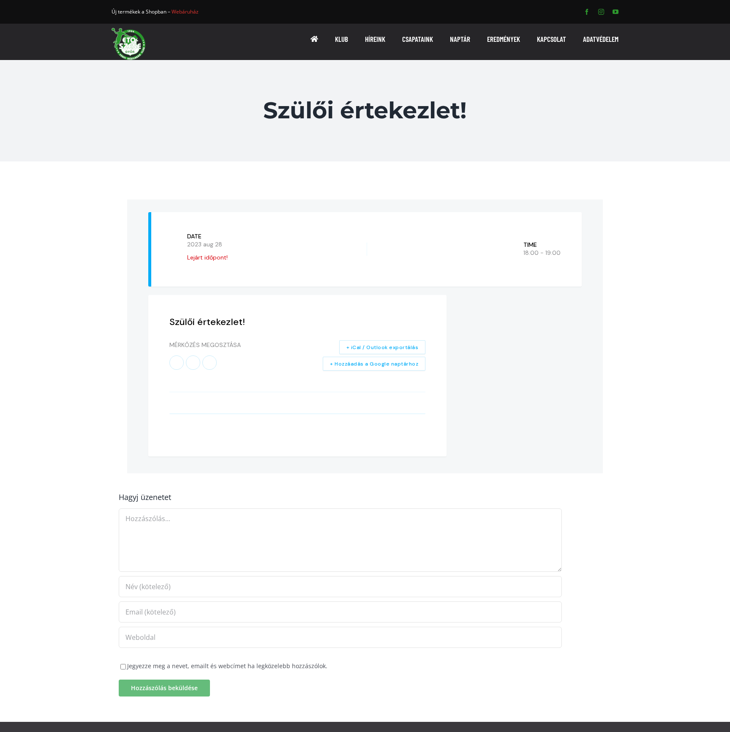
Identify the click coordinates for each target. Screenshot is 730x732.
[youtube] (615, 12)
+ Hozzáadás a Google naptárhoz (374, 364)
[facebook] (587, 12)
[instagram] (601, 12)
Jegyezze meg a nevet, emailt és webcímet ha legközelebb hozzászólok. (227, 666)
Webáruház (185, 11)
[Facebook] (176, 362)
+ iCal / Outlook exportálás (382, 347)
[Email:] (209, 362)
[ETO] (128, 31)
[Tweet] (193, 362)
